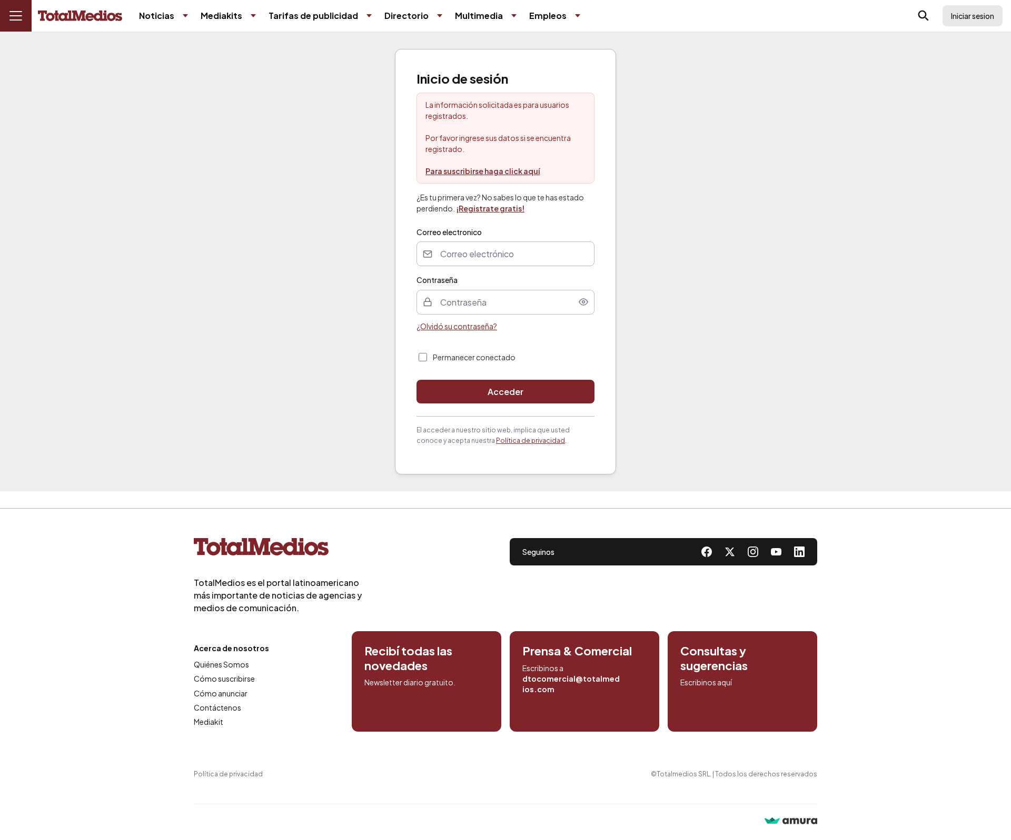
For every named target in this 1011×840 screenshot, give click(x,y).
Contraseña (437, 280)
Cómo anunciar (220, 693)
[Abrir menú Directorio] (440, 16)
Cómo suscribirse (224, 678)
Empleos (548, 15)
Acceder (505, 391)
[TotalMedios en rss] (799, 551)
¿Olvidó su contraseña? (457, 326)
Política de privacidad (530, 440)
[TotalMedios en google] (753, 551)
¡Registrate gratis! (490, 208)
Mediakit (208, 721)
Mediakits (221, 15)
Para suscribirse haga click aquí (482, 171)
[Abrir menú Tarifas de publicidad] (369, 16)
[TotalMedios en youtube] (776, 551)
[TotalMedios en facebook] (706, 551)
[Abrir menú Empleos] (577, 16)
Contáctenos (217, 707)
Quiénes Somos (221, 664)
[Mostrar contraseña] (583, 302)
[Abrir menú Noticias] (185, 16)
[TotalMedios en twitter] (730, 551)
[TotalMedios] (278, 549)
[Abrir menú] (15, 15)
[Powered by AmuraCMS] (791, 822)
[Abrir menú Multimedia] (514, 16)
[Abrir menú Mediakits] (253, 16)
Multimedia (479, 15)
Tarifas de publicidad (313, 15)
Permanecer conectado (474, 357)
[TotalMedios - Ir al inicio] (80, 16)
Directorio (406, 15)
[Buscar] (923, 15)
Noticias (156, 15)
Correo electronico (449, 232)
